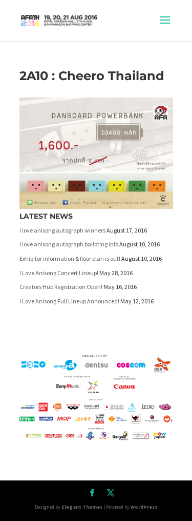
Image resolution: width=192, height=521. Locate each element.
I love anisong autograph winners (62, 230)
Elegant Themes (81, 507)
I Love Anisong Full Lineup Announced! (69, 301)
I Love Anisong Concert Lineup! (58, 273)
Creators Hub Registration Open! (60, 287)
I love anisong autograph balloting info (68, 244)
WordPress (144, 507)
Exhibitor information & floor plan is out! (69, 258)
